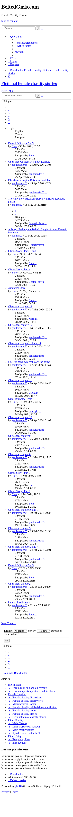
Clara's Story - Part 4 (19, 269)
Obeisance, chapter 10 (20, 417)
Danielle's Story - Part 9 (21, 143)
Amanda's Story (16, 287)
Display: (9, 630)
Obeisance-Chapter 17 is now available (29, 161)
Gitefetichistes (36, 223)
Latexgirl (33, 392)
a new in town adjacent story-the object (29, 361)
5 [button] (9, 119)
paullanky (17, 204)
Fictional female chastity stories (29, 83)
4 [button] (9, 116)
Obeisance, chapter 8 (19, 454)
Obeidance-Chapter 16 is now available (29, 180)
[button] (9, 122)
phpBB (19, 786)
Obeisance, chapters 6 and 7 (23, 509)
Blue (14, 146)
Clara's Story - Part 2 (19, 491)
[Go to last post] (35, 155)
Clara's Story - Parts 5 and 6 (23, 251)
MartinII (33, 318)
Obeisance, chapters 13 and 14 (24, 343)
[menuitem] (26, 42)
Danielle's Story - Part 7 (21, 398)
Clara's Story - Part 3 (19, 472)
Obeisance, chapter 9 (19, 435)
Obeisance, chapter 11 (20, 380)
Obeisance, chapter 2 (19, 583)
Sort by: (32, 630)
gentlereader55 (19, 164)
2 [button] (9, 109)
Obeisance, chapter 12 (20, 306)
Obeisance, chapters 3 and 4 (23, 546)
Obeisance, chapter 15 (20, 324)
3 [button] (9, 113)
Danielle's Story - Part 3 (21, 565)
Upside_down (36, 281)
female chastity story (19, 602)
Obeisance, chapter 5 (19, 528)
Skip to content (9, 21)
